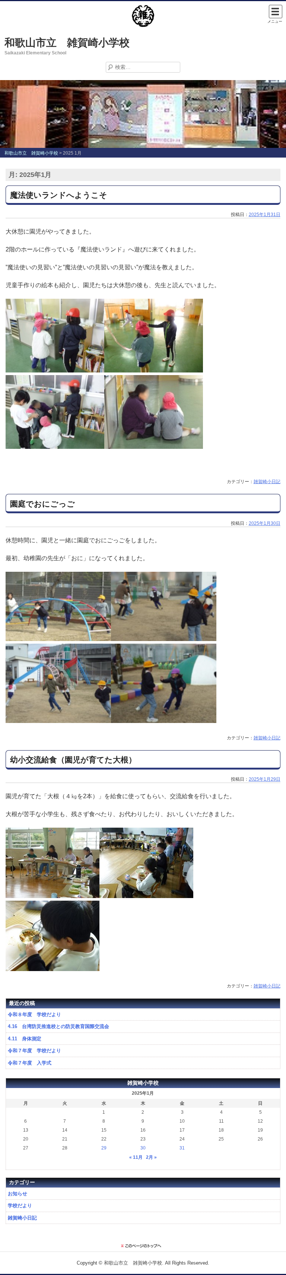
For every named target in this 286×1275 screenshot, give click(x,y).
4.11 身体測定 (24, 1038)
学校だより (20, 1205)
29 (104, 1148)
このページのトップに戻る (143, 1246)
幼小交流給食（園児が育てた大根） (73, 759)
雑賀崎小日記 (267, 481)
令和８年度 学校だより (34, 1014)
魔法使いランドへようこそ (58, 195)
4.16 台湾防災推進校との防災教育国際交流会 (58, 1026)
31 (182, 1148)
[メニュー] (275, 11)
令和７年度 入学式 (29, 1063)
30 (143, 1148)
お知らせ (17, 1193)
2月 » (151, 1157)
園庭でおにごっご (42, 503)
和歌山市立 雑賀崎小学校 (67, 42)
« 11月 (136, 1157)
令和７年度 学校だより (34, 1050)
